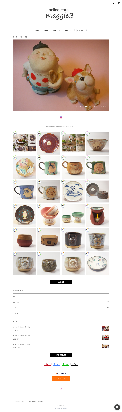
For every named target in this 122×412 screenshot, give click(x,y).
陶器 (21, 37)
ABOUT (46, 30)
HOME (37, 30)
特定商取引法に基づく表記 (36, 401)
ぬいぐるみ (16, 302)
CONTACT (69, 30)
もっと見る (61, 282)
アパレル (15, 314)
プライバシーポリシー (20, 401)
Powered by (59, 408)
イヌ (14, 308)
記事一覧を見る (61, 355)
